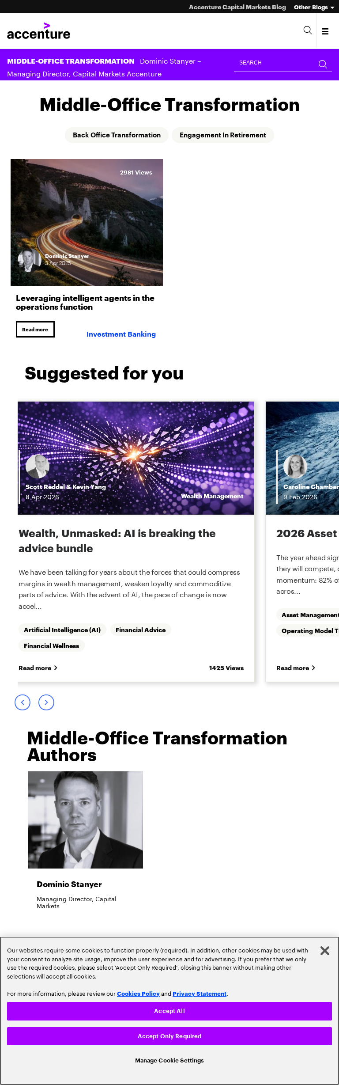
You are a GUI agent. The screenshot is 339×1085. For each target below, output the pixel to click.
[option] (150, 542)
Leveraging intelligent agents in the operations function (85, 301)
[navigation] (326, 30)
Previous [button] (22, 704)
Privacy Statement (199, 992)
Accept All (169, 1010)
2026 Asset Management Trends (124, 533)
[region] (169, 1010)
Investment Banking (121, 335)
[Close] (325, 949)
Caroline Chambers (74, 487)
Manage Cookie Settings (169, 1060)
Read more (36, 330)
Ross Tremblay (133, 487)
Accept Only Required (170, 1035)
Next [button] (46, 704)
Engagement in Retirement (227, 135)
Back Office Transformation (112, 135)
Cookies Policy (138, 992)
